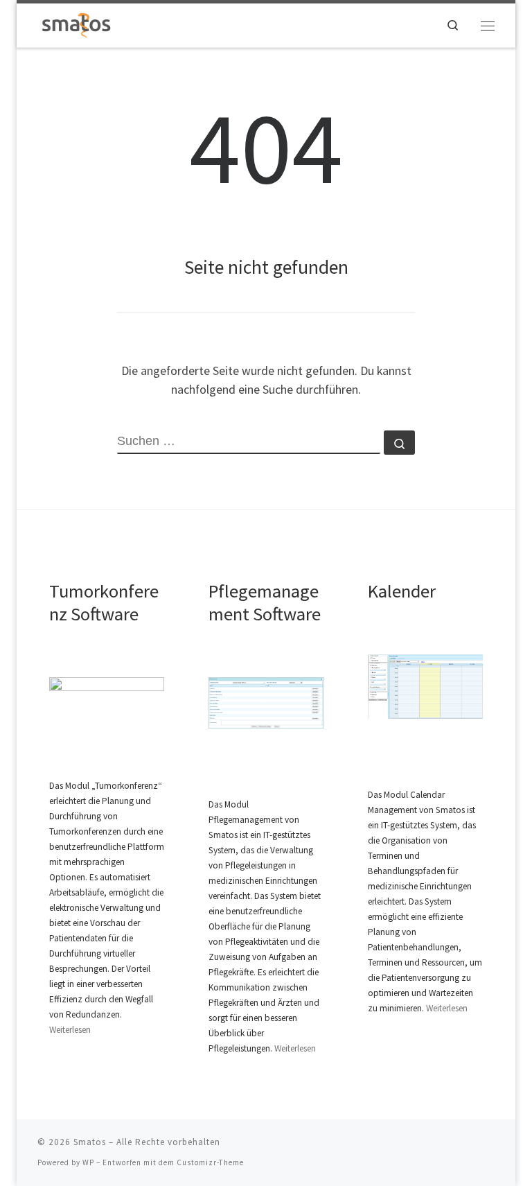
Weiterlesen (70, 1030)
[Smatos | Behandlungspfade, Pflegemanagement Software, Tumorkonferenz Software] (76, 23)
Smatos (89, 1142)
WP (88, 1162)
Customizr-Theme (210, 1162)
